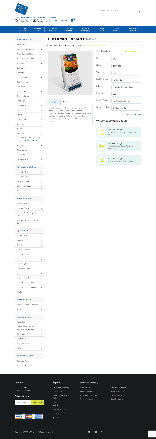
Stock (98, 65)
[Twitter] (89, 432)
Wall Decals (21, 273)
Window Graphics (24, 268)
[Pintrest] (102, 432)
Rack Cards (21, 133)
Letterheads (21, 105)
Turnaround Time (103, 107)
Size (97, 58)
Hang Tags (21, 101)
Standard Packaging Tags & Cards (28, 214)
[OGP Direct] (23, 9)
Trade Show (21, 322)
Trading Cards (22, 159)
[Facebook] (83, 432)
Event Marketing (23, 343)
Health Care (21, 339)
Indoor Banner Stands (25, 283)
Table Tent (21, 155)
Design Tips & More (118, 395)
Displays (20, 292)
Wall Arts (20, 245)
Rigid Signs (21, 240)
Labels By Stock (23, 177)
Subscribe (37, 402)
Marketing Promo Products (27, 305)
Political (20, 348)
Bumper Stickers (23, 191)
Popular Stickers (23, 181)
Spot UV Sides (102, 79)
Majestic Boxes (23, 208)
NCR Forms (21, 119)
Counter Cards (22, 77)
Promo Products (86, 399)
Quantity (99, 93)
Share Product (134, 52)
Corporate (21, 334)
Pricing (65, 102)
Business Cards (23, 361)
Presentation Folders (25, 54)
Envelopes (21, 87)
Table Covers (22, 236)
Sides (98, 86)
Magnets (20, 110)
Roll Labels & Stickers (88, 395)
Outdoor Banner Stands (26, 287)
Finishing (100, 72)
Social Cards (22, 150)
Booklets (20, 63)
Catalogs (20, 73)
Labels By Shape (23, 172)
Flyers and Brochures (25, 49)
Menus (19, 115)
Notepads (20, 124)
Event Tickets (22, 91)
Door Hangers (22, 82)
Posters (20, 129)
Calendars (21, 68)
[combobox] (126, 66)
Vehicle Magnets (23, 278)
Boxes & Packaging (118, 391)
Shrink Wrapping (103, 100)
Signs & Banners (86, 391)
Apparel (20, 309)
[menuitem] (22, 29)
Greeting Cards (23, 96)
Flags (19, 259)
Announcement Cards (25, 59)
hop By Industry (118, 399)
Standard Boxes (23, 203)
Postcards (21, 45)
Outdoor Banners (23, 250)
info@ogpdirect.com (23, 390)
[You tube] (95, 432)
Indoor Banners (23, 254)
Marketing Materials (24, 366)
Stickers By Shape (24, 186)
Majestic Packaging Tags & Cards (27, 221)
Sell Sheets (21, 145)
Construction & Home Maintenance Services (25, 328)
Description (54, 102)
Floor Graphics (23, 264)
